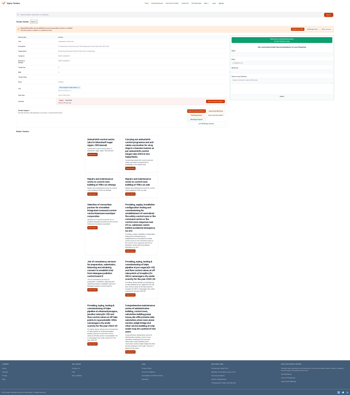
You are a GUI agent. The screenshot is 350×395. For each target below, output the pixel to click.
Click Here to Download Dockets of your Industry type (282, 40)
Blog (3, 379)
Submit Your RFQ (297, 29)
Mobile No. (235, 68)
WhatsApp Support (196, 119)
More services (326, 29)
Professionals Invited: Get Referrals (223, 383)
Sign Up (221, 3)
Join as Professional (288, 378)
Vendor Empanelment (218, 379)
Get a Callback (77, 376)
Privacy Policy (146, 368)
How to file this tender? (215, 115)
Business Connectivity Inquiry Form (223, 372)
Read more (91, 154)
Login (214, 3)
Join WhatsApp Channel (206, 123)
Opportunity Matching (216, 111)
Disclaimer (145, 379)
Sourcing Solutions (217, 376)
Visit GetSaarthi (286, 374)
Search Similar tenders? (215, 101)
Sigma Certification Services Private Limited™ (19, 392)
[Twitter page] (343, 392)
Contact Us (185, 3)
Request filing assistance (196, 111)
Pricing (4, 376)
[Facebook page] (339, 392)
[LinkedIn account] (347, 392)
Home (147, 3)
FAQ (73, 372)
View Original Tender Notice (68, 87)
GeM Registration (312, 29)
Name (233, 51)
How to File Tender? (172, 3)
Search (328, 15)
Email (233, 59)
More (206, 3)
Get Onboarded (196, 3)
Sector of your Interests (239, 76)
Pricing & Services (157, 3)
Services (5, 372)
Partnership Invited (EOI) (219, 368)
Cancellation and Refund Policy (152, 376)
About (4, 368)
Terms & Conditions (148, 372)
